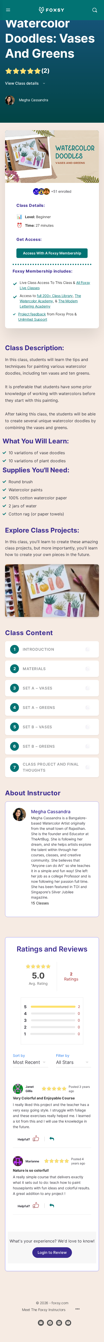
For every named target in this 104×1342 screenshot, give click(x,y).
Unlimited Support (32, 319)
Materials (34, 668)
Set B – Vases (37, 727)
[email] (41, 1323)
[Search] (95, 10)
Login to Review (52, 1252)
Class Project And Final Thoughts (51, 767)
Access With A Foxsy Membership (52, 253)
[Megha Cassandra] (19, 814)
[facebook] (50, 1323)
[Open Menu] (8, 10)
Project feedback (32, 314)
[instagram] (59, 1323)
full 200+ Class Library (55, 295)
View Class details (22, 83)
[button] (36, 1138)
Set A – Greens (39, 707)
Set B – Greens (39, 746)
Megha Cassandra (50, 811)
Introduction (38, 649)
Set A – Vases (38, 688)
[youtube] (68, 1323)
